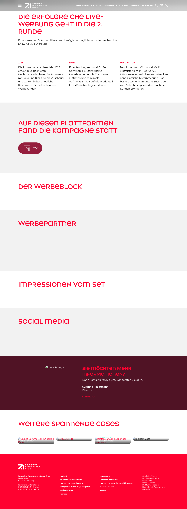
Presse (103, 490)
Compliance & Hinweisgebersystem (75, 487)
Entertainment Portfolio (88, 5)
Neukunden (147, 5)
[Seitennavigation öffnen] (19, 5)
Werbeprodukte (112, 5)
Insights (135, 5)
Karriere (63, 494)
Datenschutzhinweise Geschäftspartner (117, 483)
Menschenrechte (107, 487)
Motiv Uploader (66, 490)
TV (35, 148)
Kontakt (87, 397)
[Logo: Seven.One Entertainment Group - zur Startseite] (36, 5)
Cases (125, 5)
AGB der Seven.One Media (71, 480)
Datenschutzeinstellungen (71, 483)
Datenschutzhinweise (109, 480)
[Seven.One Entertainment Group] (32, 467)
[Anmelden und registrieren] (166, 5)
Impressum (105, 476)
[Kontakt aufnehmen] (161, 5)
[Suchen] (156, 5)
